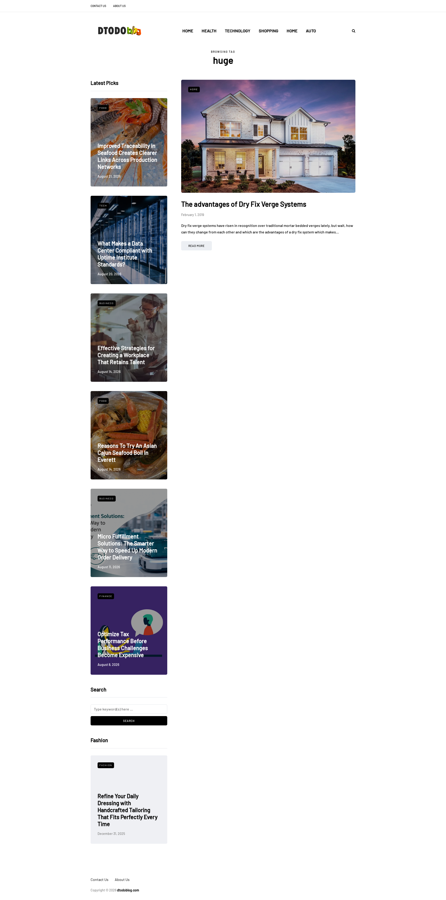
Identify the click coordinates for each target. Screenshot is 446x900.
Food (103, 107)
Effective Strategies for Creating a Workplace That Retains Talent (126, 355)
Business (106, 303)
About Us (119, 5)
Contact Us (98, 5)
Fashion (105, 765)
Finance (105, 596)
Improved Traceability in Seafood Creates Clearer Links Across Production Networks (127, 156)
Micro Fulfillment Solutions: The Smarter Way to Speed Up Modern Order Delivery (127, 547)
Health (209, 30)
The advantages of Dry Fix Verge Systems (243, 204)
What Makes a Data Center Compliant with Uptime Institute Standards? (125, 254)
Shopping (268, 30)
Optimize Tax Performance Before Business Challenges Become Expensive (123, 644)
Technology (237, 30)
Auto (311, 30)
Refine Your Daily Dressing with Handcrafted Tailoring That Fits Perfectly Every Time (127, 810)
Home (187, 30)
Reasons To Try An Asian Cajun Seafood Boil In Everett (127, 452)
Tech (103, 205)
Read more (196, 245)
